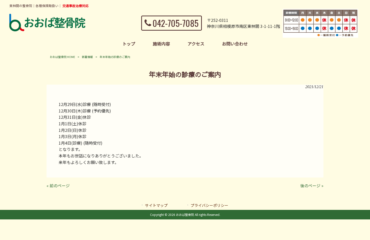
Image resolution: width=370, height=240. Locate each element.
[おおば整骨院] (47, 30)
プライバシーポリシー (209, 205)
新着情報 (87, 57)
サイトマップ (156, 205)
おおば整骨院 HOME (62, 57)
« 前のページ (58, 186)
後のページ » (311, 186)
